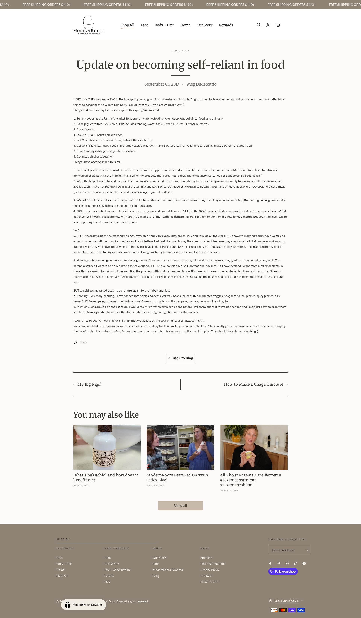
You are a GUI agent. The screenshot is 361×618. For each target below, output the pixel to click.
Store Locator (209, 582)
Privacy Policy (210, 569)
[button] (258, 25)
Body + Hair (64, 563)
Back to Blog (183, 358)
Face (59, 557)
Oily (107, 582)
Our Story (159, 557)
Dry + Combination (117, 569)
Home (175, 50)
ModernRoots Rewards (168, 569)
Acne (108, 557)
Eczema (110, 576)
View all (180, 506)
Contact (206, 576)
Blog (184, 50)
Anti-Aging (112, 563)
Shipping (206, 557)
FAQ (156, 576)
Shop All (61, 576)
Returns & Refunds (213, 563)
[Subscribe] (307, 550)
